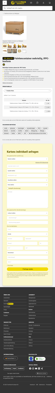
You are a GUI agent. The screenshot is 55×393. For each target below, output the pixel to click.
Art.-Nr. (47, 100)
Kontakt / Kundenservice (34, 325)
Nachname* (28, 238)
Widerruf (31, 342)
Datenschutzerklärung (14, 277)
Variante (24, 100)
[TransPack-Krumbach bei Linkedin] (39, 368)
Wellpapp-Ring (34, 130)
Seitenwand (6, 133)
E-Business (6, 331)
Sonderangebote (32, 300)
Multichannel (6, 328)
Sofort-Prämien (7, 334)
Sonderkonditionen (8, 340)
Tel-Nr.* (9, 262)
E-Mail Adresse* (11, 257)
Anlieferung (49, 376)
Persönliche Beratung (8, 348)
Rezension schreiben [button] (42, 373)
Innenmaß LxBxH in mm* (13, 166)
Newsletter (31, 328)
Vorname (10, 238)
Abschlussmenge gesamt (14, 222)
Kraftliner (20, 130)
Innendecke (13, 130)
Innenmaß (45, 128)
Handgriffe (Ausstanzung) (14, 188)
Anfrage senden (28, 269)
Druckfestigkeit (21, 128)
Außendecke (12, 128)
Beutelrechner (32, 318)
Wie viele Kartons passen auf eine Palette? (37, 133)
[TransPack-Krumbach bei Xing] (41, 368)
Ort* (27, 248)
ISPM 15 (19, 133)
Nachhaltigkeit (7, 306)
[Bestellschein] (31, 3)
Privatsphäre (49, 384)
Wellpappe (42, 130)
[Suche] (4, 8)
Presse (5, 309)
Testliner (13, 133)
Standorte (6, 300)
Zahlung (30, 345)
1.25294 (48, 111)
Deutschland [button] (11, 358)
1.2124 (47, 107)
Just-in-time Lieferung (8, 345)
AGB (37, 384)
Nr (40, 243)
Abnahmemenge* (13, 217)
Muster (30, 334)
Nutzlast (26, 130)
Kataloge (31, 331)
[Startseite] (18, 3)
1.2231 (47, 103)
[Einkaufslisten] (37, 3)
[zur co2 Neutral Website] (40, 359)
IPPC (25, 133)
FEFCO (39, 128)
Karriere (8, 303)
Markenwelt (31, 306)
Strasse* (10, 243)
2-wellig (5, 128)
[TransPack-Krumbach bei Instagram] (33, 368)
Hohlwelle (6, 130)
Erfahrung (6, 325)
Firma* (9, 229)
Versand (30, 340)
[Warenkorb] (49, 3)
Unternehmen (7, 297)
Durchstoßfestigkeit (31, 128)
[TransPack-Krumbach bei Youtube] (36, 368)
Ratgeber (6, 315)
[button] (5, 3)
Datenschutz (42, 384)
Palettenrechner (32, 315)
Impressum (32, 384)
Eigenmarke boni (32, 303)
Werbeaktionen (32, 297)
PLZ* (9, 248)
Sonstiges (10, 192)
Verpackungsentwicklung (9, 342)
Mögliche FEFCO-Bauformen (42, 162)
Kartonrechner (32, 312)
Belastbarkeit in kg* (12, 175)
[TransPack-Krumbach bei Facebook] (30, 368)
